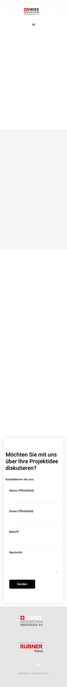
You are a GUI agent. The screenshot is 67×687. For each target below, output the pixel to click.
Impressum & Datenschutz (33, 673)
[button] (33, 24)
